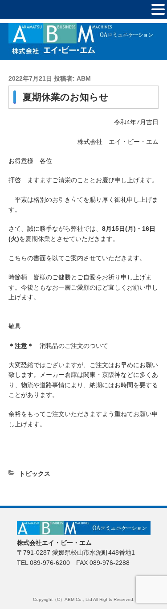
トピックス (34, 473)
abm (84, 78)
